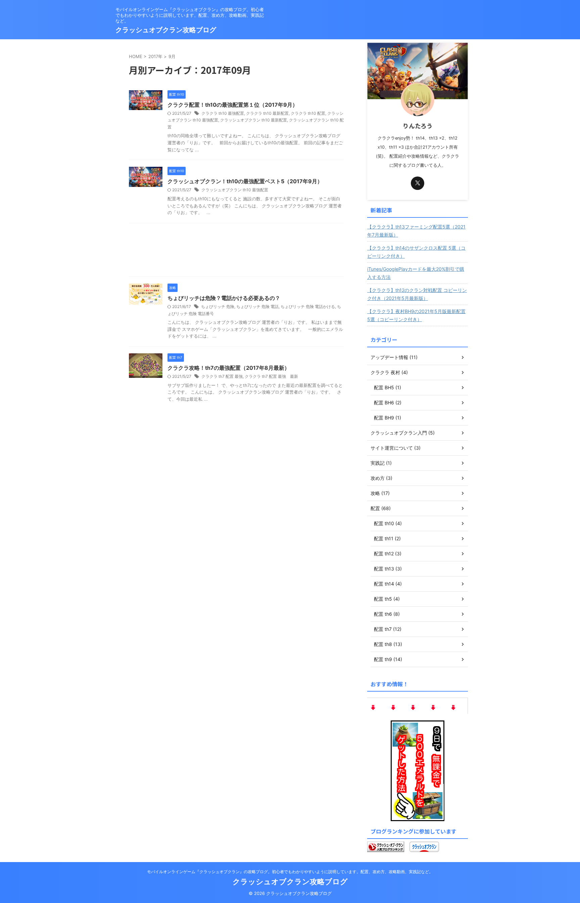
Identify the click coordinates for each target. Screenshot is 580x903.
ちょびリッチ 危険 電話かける (308, 306)
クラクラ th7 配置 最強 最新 (271, 376)
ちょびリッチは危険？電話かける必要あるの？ (223, 298)
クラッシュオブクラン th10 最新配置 (253, 119)
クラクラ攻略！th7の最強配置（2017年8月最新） (228, 367)
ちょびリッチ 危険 (217, 306)
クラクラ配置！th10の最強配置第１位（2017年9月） (232, 104)
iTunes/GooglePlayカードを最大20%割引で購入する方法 (415, 273)
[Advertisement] (236, 251)
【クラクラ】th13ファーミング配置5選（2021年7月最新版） (416, 231)
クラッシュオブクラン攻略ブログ (165, 30)
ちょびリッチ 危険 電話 (257, 306)
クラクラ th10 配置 (308, 113)
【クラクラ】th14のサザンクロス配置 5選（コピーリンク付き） (416, 252)
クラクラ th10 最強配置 (222, 113)
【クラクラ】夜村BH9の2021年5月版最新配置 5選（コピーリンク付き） (416, 315)
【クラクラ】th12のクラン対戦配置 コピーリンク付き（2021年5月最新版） (417, 294)
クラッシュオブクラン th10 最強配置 (234, 189)
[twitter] (417, 183)
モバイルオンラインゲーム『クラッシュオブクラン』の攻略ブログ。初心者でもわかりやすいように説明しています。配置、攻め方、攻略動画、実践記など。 (290, 871)
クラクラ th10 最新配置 (267, 113)
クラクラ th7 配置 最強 (222, 376)
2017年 (155, 56)
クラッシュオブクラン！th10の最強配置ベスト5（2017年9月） (245, 181)
